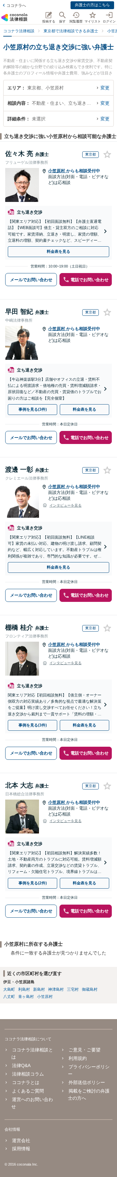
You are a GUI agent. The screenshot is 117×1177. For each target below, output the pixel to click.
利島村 (24, 989)
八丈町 (9, 996)
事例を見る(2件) (33, 883)
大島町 (9, 989)
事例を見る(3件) (33, 409)
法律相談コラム (28, 1074)
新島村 (39, 989)
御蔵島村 (90, 989)
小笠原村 (57, 170)
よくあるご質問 (28, 1090)
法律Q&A (21, 1065)
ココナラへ (16, 5)
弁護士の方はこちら (92, 5)
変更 (105, 87)
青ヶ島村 (26, 996)
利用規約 (77, 1058)
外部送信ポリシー (87, 1082)
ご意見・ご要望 (84, 1049)
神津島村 (56, 989)
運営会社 (21, 1140)
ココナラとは (25, 1082)
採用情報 (21, 1148)
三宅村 (73, 989)
